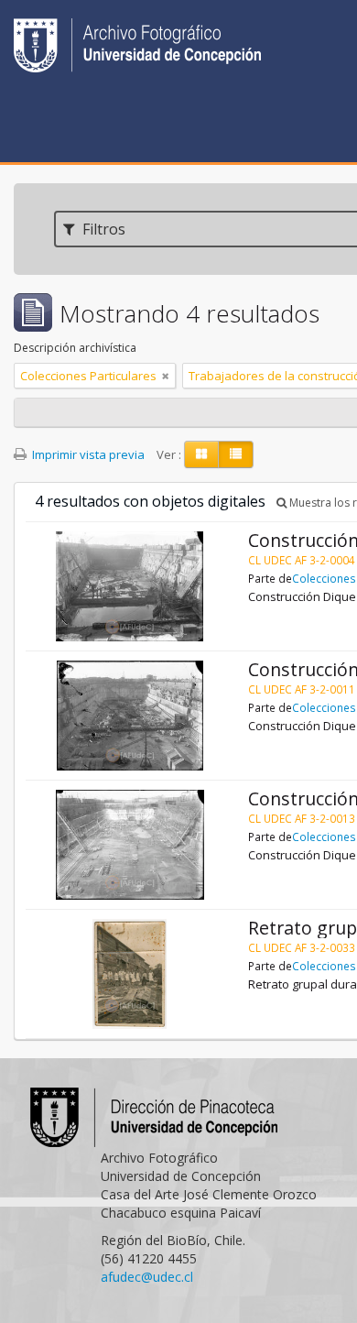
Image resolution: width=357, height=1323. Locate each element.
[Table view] (236, 454)
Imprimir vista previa (87, 454)
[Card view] (201, 454)
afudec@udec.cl (147, 1276)
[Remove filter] (165, 375)
